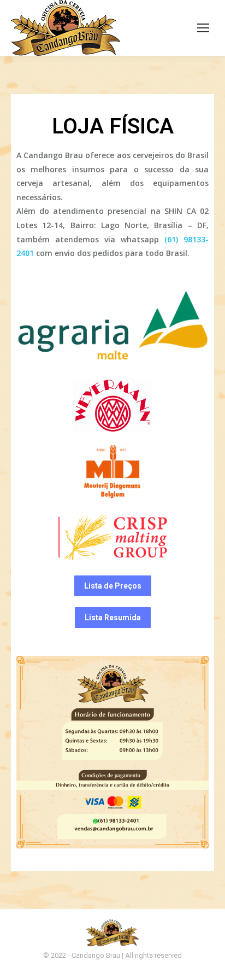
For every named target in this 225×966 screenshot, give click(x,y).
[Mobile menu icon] (203, 28)
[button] (112, 585)
